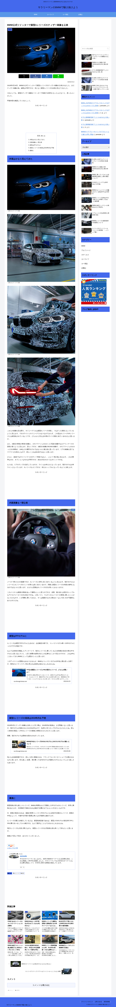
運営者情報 (107, 1001)
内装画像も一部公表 (36, 142)
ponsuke (23, 856)
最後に (32, 150)
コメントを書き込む (41, 985)
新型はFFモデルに (35, 145)
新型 (23, 873)
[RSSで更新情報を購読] (24, 867)
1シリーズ (17, 873)
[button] (107, 49)
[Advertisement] (41, 119)
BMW (10, 873)
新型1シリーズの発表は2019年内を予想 (42, 148)
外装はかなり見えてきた (37, 139)
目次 (38, 136)
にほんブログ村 (12, 848)
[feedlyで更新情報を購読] (21, 867)
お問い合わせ (98, 1001)
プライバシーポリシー (87, 1001)
